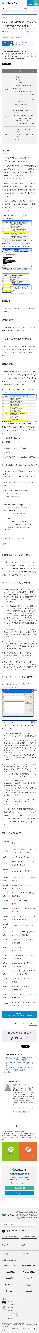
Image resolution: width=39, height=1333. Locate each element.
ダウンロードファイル (12, 346)
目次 (19, 71)
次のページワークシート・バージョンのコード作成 (19, 1014)
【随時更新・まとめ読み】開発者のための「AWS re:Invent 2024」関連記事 (19, 1059)
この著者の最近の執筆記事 (21, 1112)
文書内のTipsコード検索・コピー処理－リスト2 (25, 119)
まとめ (17, 140)
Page (7, 117)
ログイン (20, 1193)
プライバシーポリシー (14, 1316)
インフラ (32, 8)
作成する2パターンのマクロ (23, 91)
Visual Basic (5, 37)
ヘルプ (10, 1299)
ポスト (7, 64)
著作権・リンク (12, 1302)
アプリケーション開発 (19, 8)
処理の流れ (18, 88)
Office (12, 37)
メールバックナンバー (21, 1183)
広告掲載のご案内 (29, 1237)
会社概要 (10, 1310)
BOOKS (25, 1254)
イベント (5, 1254)
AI (9, 8)
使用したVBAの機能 (21, 104)
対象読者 (17, 80)
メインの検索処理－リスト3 (25, 123)
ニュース (5, 1245)
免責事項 (10, 1307)
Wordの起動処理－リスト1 (24, 115)
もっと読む (7, 1072)
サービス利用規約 (13, 1313)
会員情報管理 (12, 1304)
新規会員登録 (20, 1188)
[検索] (3, 8)
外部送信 (10, 1318)
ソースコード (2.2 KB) (20, 42)
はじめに (17, 77)
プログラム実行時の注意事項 (24, 86)
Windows (18, 37)
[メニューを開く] (3, 3)
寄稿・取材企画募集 (10, 1237)
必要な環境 (18, 83)
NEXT (32, 1024)
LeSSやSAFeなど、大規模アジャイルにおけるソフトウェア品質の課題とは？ (20, 1069)
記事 (24, 1245)
